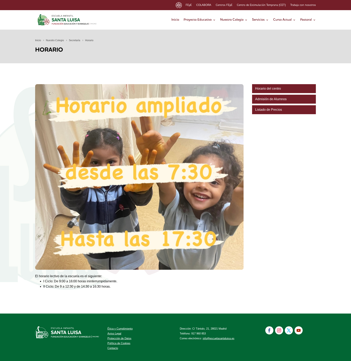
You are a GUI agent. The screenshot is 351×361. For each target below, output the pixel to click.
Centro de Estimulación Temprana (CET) (261, 5)
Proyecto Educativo (198, 19)
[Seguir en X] (289, 330)
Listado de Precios (268, 109)
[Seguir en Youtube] (299, 330)
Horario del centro (268, 88)
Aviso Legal (114, 333)
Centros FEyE (224, 5)
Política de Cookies (118, 343)
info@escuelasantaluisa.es (218, 338)
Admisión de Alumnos (271, 99)
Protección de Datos (119, 338)
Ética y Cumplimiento (120, 328)
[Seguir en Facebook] (269, 330)
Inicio (175, 19)
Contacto (112, 348)
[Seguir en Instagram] (279, 330)
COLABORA (203, 5)
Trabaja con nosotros (303, 5)
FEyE (189, 5)
